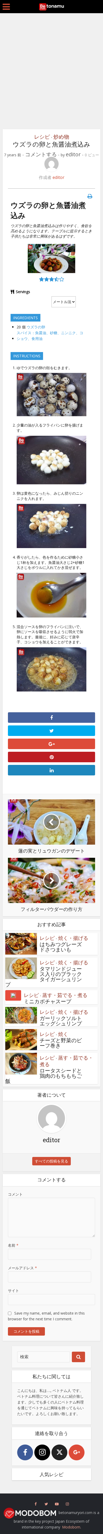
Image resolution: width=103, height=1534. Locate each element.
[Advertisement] (51, 72)
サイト (13, 1290)
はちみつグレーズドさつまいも (61, 947)
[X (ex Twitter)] (59, 1452)
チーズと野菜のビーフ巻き (61, 1043)
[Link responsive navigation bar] (6, 7)
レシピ (42, 136)
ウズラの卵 (36, 326)
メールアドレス (22, 1267)
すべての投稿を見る (51, 1161)
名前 (13, 1245)
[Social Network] (35, 1504)
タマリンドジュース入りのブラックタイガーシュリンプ (43, 976)
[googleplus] (77, 1452)
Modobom (71, 1527)
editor (73, 154)
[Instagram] (42, 1452)
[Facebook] (25, 1452)
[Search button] (78, 1357)
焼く (63, 1034)
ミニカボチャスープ (47, 1001)
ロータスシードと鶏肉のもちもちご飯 (43, 1075)
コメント (15, 1194)
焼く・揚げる (73, 938)
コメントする (41, 154)
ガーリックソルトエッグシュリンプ (61, 1021)
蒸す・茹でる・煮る (64, 995)
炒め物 (61, 136)
